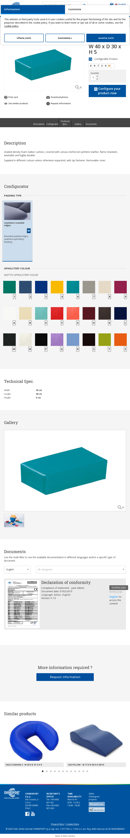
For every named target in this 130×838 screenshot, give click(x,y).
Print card (13, 97)
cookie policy (11, 26)
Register (114, 596)
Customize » (65, 37)
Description (39, 124)
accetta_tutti (106, 37)
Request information (65, 677)
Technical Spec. (65, 123)
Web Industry (69, 836)
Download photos (59, 97)
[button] (17, 569)
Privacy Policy (57, 824)
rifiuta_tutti (24, 37)
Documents (91, 124)
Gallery (78, 124)
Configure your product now (109, 91)
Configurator (52, 124)
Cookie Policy (72, 824)
